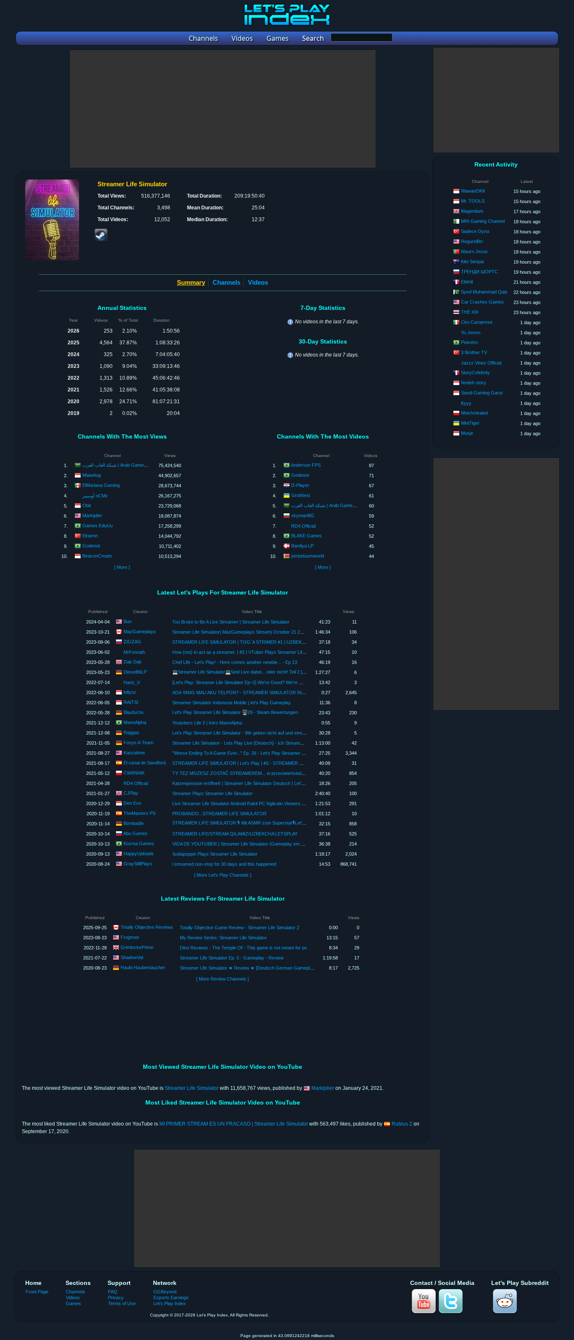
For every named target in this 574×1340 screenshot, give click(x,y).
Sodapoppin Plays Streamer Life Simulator (215, 853)
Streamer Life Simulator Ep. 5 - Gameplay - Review (232, 957)
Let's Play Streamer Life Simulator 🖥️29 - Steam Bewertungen (235, 712)
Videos (258, 282)
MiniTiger (470, 423)
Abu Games (135, 833)
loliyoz (130, 692)
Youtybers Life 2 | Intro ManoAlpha (207, 722)
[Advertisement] (223, 109)
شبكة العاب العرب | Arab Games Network (123, 465)
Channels (226, 282)
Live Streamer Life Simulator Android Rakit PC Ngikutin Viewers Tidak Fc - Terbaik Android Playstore (274, 803)
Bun (128, 621)
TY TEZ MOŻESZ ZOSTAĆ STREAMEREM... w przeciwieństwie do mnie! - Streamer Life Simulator (273, 773)
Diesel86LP (135, 671)
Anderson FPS (306, 465)
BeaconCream (97, 555)
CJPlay (131, 793)
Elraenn (90, 535)
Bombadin (134, 823)
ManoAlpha (135, 722)
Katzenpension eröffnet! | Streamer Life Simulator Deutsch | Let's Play (243, 783)
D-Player (300, 485)
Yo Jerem (470, 332)
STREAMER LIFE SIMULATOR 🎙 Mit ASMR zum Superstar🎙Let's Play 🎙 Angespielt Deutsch (265, 822)
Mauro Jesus (474, 251)
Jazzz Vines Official (481, 362)
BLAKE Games (306, 535)
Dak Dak (133, 661)
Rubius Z (402, 1124)
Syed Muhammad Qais (484, 291)
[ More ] (122, 567)
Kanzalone (134, 752)
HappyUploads (139, 853)
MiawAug (91, 475)
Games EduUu (97, 525)
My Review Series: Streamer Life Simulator (223, 937)
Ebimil (467, 281)
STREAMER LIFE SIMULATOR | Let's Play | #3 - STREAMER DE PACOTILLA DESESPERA (266, 763)
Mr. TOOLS (472, 201)
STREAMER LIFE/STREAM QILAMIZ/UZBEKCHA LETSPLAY (235, 833)
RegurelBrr (472, 241)
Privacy (116, 1297)
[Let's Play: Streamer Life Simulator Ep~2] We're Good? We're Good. (241, 682)
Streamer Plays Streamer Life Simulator (212, 793)
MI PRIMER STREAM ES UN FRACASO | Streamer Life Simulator (233, 1124)
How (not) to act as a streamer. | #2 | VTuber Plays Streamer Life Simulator (248, 652)
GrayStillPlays (138, 863)
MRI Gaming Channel (483, 221)
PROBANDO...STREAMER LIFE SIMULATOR (219, 813)
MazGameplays (140, 631)
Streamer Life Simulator (192, 1088)
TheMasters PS (139, 813)
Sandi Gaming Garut (482, 392)
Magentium (472, 211)
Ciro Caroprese (476, 322)
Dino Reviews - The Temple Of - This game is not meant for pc (243, 947)
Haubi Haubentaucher (143, 967)
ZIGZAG (132, 641)
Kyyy (466, 403)
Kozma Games (139, 843)
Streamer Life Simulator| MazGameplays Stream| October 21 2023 (240, 631)
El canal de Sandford (145, 762)
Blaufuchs (134, 712)
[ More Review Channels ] (222, 978)
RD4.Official (303, 526)
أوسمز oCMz (95, 495)
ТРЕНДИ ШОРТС (479, 271)
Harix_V (132, 682)
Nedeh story (473, 382)
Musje (467, 433)
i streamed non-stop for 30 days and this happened (224, 864)
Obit (86, 505)
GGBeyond (164, 1291)
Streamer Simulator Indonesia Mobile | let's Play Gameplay (231, 702)
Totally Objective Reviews (147, 927)
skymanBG (302, 515)
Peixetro (469, 342)
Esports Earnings (171, 1297)
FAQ (112, 1291)
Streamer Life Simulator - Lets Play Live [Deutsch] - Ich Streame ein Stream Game (256, 742)
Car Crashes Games (482, 301)
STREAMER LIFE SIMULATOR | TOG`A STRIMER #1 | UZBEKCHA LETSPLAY (253, 642)
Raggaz (132, 732)
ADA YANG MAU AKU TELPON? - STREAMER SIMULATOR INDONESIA (247, 692)
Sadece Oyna (475, 231)
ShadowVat (132, 957)
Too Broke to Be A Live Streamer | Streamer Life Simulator (231, 621)
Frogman (130, 937)
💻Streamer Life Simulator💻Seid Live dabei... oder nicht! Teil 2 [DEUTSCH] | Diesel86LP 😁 (265, 671)
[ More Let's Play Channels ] (222, 874)
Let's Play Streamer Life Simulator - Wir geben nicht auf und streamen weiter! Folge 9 (258, 732)
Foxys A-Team (138, 742)
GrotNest (300, 495)
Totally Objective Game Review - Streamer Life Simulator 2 (239, 927)
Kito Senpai (472, 261)
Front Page (37, 1291)
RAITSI (131, 702)
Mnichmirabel (474, 412)
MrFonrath (134, 652)
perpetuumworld (307, 555)
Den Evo (132, 803)
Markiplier (92, 515)
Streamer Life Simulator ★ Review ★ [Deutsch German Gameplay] (248, 967)
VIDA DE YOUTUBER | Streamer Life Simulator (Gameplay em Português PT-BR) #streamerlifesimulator (278, 843)
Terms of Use (122, 1303)
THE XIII (469, 312)
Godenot (91, 545)
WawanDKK (473, 190)
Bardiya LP (302, 545)
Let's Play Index (169, 1303)
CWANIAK (134, 772)
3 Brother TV (474, 352)
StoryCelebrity (475, 372)
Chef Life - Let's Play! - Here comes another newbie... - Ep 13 (234, 662)
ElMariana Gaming (101, 485)
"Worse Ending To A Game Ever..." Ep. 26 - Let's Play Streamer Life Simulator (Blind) (257, 753)
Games (73, 1303)
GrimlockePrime (137, 947)
